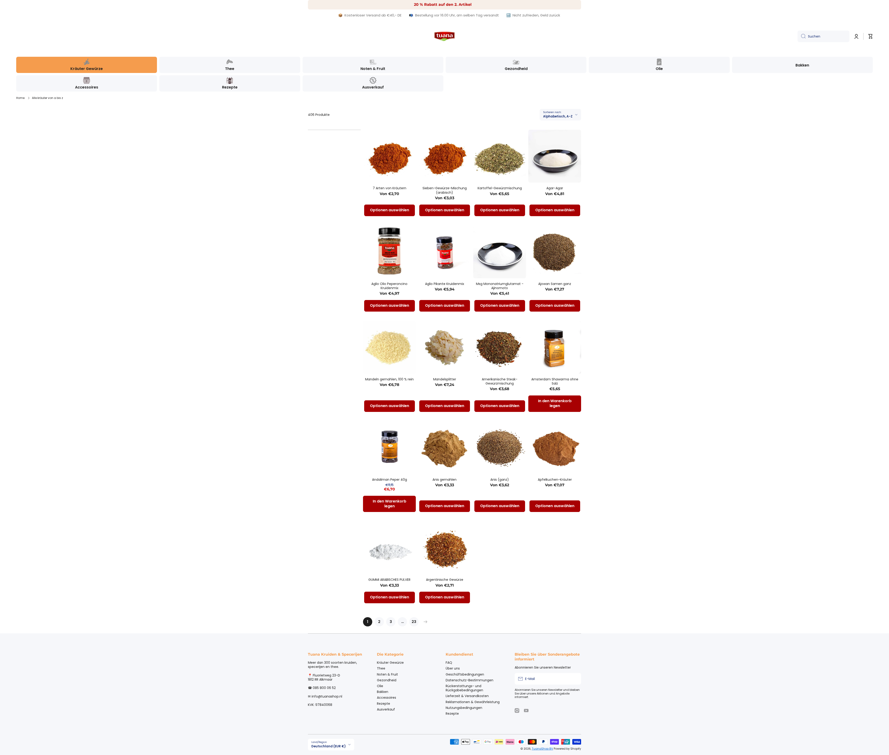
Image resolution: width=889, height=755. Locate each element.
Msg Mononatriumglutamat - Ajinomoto (499, 286)
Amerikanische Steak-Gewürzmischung (499, 381)
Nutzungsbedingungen (464, 707)
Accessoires (386, 697)
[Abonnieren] (575, 679)
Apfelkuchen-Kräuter (555, 479)
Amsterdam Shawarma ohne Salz (554, 381)
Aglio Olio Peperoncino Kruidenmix (389, 286)
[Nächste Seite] (424, 621)
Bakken (382, 691)
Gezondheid (386, 680)
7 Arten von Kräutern (389, 188)
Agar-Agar (554, 188)
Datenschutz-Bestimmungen (469, 680)
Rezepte (383, 703)
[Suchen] (802, 36)
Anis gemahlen (444, 479)
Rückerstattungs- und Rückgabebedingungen (464, 688)
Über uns (453, 668)
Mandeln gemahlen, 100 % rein (389, 379)
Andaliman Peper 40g (389, 479)
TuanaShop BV (542, 749)
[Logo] (444, 36)
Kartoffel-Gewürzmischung (500, 188)
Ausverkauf (386, 709)
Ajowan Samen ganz (554, 284)
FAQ (449, 662)
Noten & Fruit (387, 674)
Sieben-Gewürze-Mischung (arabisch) (445, 190)
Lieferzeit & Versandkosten (467, 696)
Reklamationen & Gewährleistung (473, 702)
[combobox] (823, 36)
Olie (380, 686)
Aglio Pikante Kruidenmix (444, 284)
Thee (381, 668)
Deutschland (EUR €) (328, 746)
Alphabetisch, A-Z (558, 116)
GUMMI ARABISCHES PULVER (389, 580)
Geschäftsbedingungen (465, 674)
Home (20, 98)
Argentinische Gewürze (444, 580)
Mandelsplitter (444, 379)
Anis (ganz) (499, 479)
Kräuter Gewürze (390, 662)
